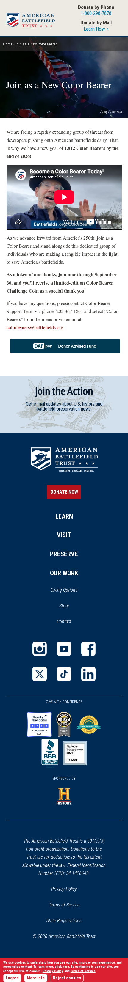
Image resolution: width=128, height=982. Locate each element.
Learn (64, 516)
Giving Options (64, 590)
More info (36, 978)
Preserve (64, 554)
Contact (64, 621)
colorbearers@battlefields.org (35, 327)
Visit (64, 535)
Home (7, 44)
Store (72, 606)
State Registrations (64, 920)
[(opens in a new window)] (39, 649)
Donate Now (64, 492)
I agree (12, 978)
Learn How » (96, 29)
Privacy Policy (64, 889)
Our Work (64, 573)
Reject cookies (67, 978)
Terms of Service (64, 905)
